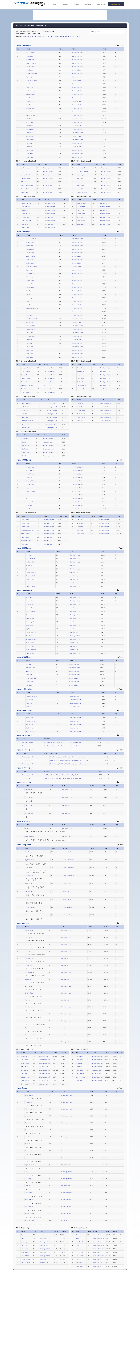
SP (79, 36)
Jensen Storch (30, 583)
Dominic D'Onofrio (31, 667)
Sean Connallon (29, 1007)
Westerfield (76, 778)
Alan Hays (29, 315)
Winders (81, 757)
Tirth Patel (29, 143)
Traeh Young (28, 937)
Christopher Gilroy (31, 572)
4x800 (67, 36)
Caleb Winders (30, 467)
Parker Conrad (29, 1158)
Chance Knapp (30, 579)
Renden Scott (30, 101)
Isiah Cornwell (30, 731)
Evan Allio (28, 294)
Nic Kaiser (29, 671)
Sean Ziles (29, 146)
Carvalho (57, 746)
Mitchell (72, 757)
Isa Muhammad (29, 1021)
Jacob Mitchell (30, 601)
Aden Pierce (29, 681)
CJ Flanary (28, 944)
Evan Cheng (29, 84)
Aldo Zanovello (30, 636)
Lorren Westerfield (31, 678)
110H (47, 36)
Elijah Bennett (30, 98)
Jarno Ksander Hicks (32, 73)
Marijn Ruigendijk (31, 639)
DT (82, 36)
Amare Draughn (30, 66)
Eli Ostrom (29, 565)
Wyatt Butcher (30, 484)
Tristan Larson (30, 312)
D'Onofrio (62, 757)
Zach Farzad (29, 350)
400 (31, 36)
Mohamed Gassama (32, 308)
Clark (75, 775)
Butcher (69, 764)
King (62, 764)
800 (35, 36)
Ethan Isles (28, 828)
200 (28, 36)
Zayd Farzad (29, 153)
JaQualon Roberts (31, 63)
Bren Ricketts (29, 150)
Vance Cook (29, 157)
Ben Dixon (28, 498)
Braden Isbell (30, 728)
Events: (19, 36)
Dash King (29, 298)
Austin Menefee (30, 91)
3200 (43, 36)
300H (52, 36)
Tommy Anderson (31, 502)
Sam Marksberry (30, 129)
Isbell (75, 760)
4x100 (57, 36)
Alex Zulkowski (30, 558)
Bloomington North (77, 52)
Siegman (67, 746)
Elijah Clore (29, 629)
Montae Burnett (30, 94)
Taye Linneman (29, 1028)
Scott (75, 746)
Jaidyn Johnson (30, 52)
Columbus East (76, 70)
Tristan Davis (29, 958)
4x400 (62, 36)
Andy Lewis (28, 1042)
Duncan (48, 746)
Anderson (66, 760)
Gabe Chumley (29, 965)
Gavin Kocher (30, 618)
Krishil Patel (29, 87)
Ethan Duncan (30, 70)
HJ (71, 36)
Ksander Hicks (58, 742)
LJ (77, 36)
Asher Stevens (30, 509)
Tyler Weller (29, 105)
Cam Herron (29, 136)
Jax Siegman (29, 813)
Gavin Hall (28, 951)
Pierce (53, 757)
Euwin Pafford (29, 993)
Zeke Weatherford (31, 576)
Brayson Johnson (31, 115)
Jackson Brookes (31, 608)
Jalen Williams (30, 112)
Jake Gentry (29, 604)
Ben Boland (29, 699)
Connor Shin (29, 56)
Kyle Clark (29, 555)
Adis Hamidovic (29, 972)
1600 (39, 36)
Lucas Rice (28, 1014)
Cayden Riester (29, 860)
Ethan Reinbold (29, 1035)
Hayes (68, 742)
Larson (54, 764)
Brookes (57, 778)
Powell (77, 742)
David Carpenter (30, 586)
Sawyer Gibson (30, 569)
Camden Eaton (30, 108)
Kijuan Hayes (29, 77)
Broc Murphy (29, 717)
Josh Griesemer (30, 611)
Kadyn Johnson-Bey (31, 80)
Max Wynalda (29, 930)
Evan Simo (28, 979)
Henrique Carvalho (31, 696)
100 (24, 36)
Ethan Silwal (28, 986)
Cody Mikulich (29, 1095)
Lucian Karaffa (30, 133)
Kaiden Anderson (31, 562)
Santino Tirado (30, 280)
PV (74, 36)
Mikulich (48, 742)
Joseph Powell (30, 59)
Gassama (80, 764)
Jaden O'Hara (30, 122)
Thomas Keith (30, 625)
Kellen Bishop (30, 277)
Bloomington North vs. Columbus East (31, 25)
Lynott (66, 778)
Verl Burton (29, 674)
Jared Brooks (29, 126)
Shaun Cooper (30, 139)
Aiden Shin (29, 119)
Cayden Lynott (30, 622)
